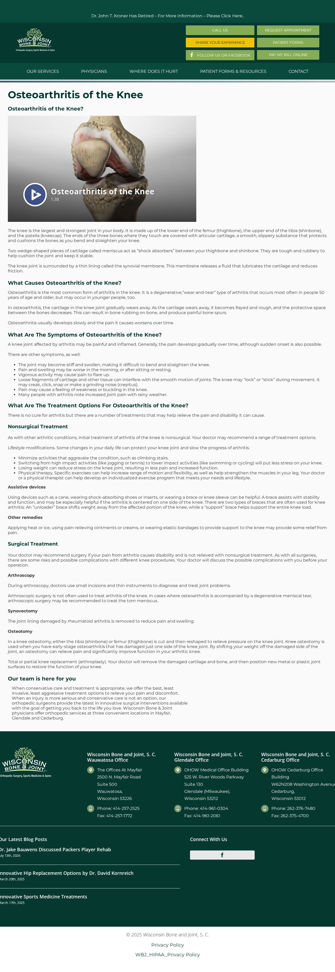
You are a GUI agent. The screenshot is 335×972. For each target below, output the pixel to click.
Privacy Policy (167, 945)
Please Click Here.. (225, 15)
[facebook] (222, 854)
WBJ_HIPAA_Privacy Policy (167, 954)
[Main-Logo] (35, 30)
